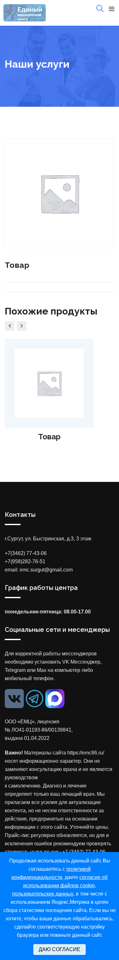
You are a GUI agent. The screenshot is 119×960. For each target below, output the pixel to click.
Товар (49, 436)
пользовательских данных (42, 893)
